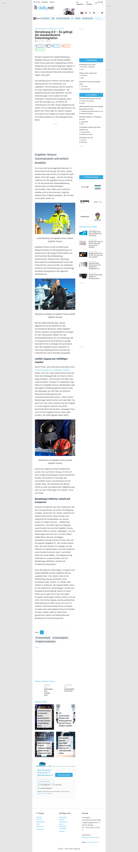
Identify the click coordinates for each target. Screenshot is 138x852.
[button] (37, 18)
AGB (37, 824)
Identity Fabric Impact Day (88, 73)
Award (61, 824)
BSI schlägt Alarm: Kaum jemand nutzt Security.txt (95, 233)
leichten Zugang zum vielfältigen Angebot (52, 370)
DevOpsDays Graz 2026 (87, 65)
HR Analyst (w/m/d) (86, 138)
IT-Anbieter (62, 828)
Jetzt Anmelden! (65, 775)
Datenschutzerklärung (43, 793)
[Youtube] (102, 13)
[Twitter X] (98, 13)
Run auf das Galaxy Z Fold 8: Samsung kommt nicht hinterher (96, 244)
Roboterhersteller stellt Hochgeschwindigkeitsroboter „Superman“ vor (44, 748)
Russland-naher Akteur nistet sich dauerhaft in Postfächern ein (95, 266)
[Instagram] (90, 13)
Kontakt (39, 817)
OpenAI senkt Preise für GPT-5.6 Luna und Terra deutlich (95, 255)
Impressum (40, 826)
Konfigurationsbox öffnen (91, 837)
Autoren (61, 831)
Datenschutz (40, 822)
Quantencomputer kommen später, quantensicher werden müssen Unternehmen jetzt (44, 718)
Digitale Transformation (46, 641)
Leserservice (63, 822)
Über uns (39, 820)
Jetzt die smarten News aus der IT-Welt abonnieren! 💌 (45, 772)
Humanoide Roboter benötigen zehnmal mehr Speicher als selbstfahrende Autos (65, 745)
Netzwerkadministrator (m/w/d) (90, 99)
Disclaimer (40, 829)
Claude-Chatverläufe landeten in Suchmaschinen (95, 276)
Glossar (61, 820)
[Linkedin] (86, 13)
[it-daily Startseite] (47, 7)
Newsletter (62, 826)
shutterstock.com (93, 842)
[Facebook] (94, 13)
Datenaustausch (44, 638)
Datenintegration (61, 638)
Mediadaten (63, 817)
